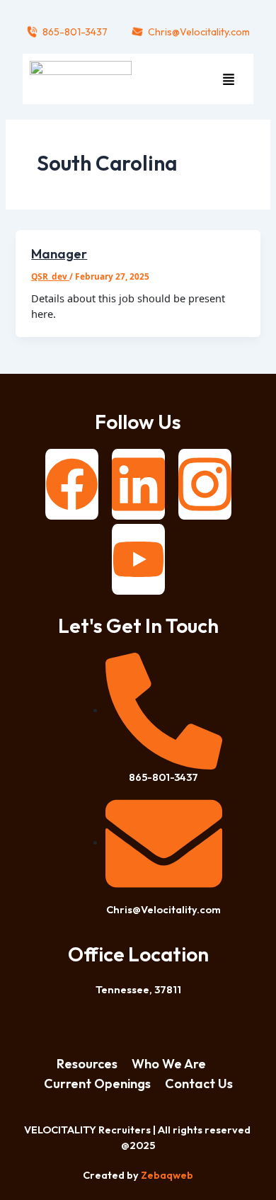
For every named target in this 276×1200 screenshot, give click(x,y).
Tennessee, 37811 (138, 989)
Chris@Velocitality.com (199, 31)
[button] (228, 79)
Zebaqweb (167, 1175)
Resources (87, 1064)
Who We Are (169, 1064)
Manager (59, 254)
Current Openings (97, 1083)
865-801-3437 (75, 31)
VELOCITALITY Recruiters (87, 1129)
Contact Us (199, 1083)
